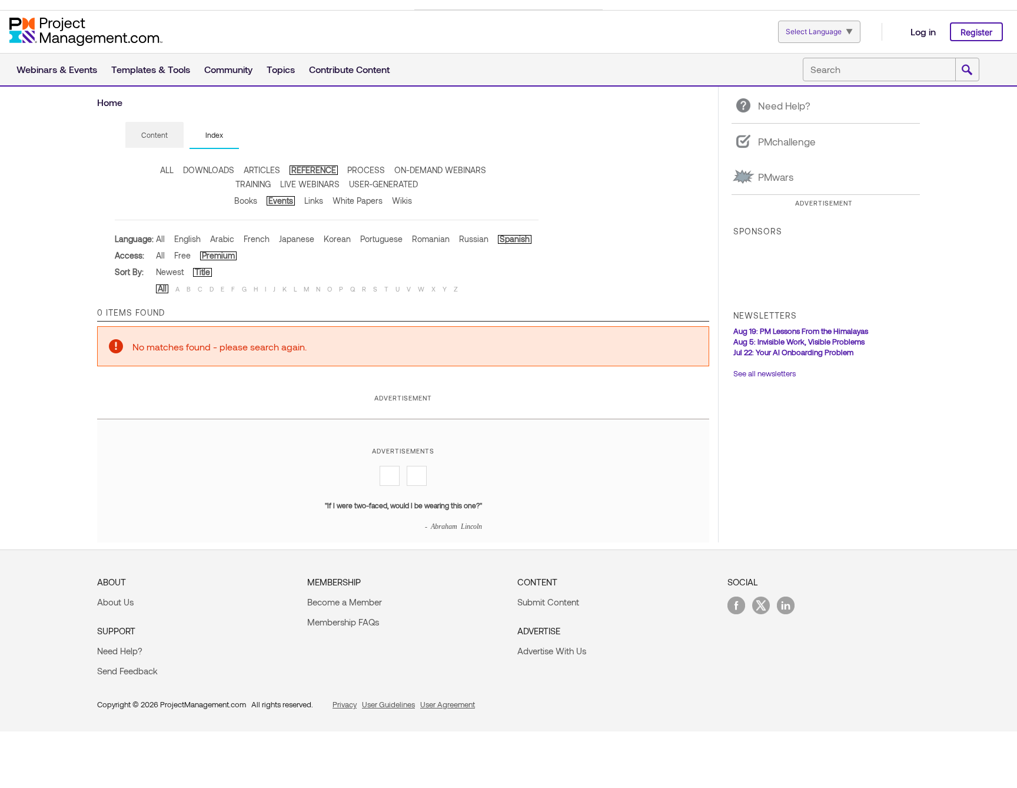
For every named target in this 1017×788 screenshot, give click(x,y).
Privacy (345, 704)
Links (313, 201)
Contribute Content (349, 69)
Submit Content (548, 602)
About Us (115, 602)
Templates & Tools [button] (150, 69)
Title (202, 272)
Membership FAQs (343, 622)
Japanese (296, 239)
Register (976, 32)
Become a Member (344, 602)
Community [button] (228, 69)
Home (109, 102)
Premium (218, 255)
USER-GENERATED (383, 184)
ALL (167, 170)
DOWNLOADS (208, 170)
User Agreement (447, 704)
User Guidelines (388, 704)
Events (280, 201)
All (160, 239)
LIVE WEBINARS (310, 184)
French (257, 239)
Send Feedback (127, 671)
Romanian (431, 239)
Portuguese (381, 239)
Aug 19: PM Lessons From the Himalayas (800, 331)
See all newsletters (764, 373)
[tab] (154, 135)
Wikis (402, 201)
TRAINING (253, 184)
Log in (923, 31)
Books (245, 201)
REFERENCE (313, 170)
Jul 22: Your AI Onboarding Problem (793, 352)
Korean (337, 239)
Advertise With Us (551, 650)
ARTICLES (262, 170)
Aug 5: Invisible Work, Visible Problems (799, 341)
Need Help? (119, 650)
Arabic (222, 239)
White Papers (358, 201)
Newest (170, 272)
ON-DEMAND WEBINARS (440, 170)
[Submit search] (967, 70)
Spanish (515, 239)
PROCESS (366, 170)
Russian (473, 239)
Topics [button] (281, 69)
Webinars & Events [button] (56, 69)
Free (182, 255)
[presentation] (154, 134)
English (187, 239)
